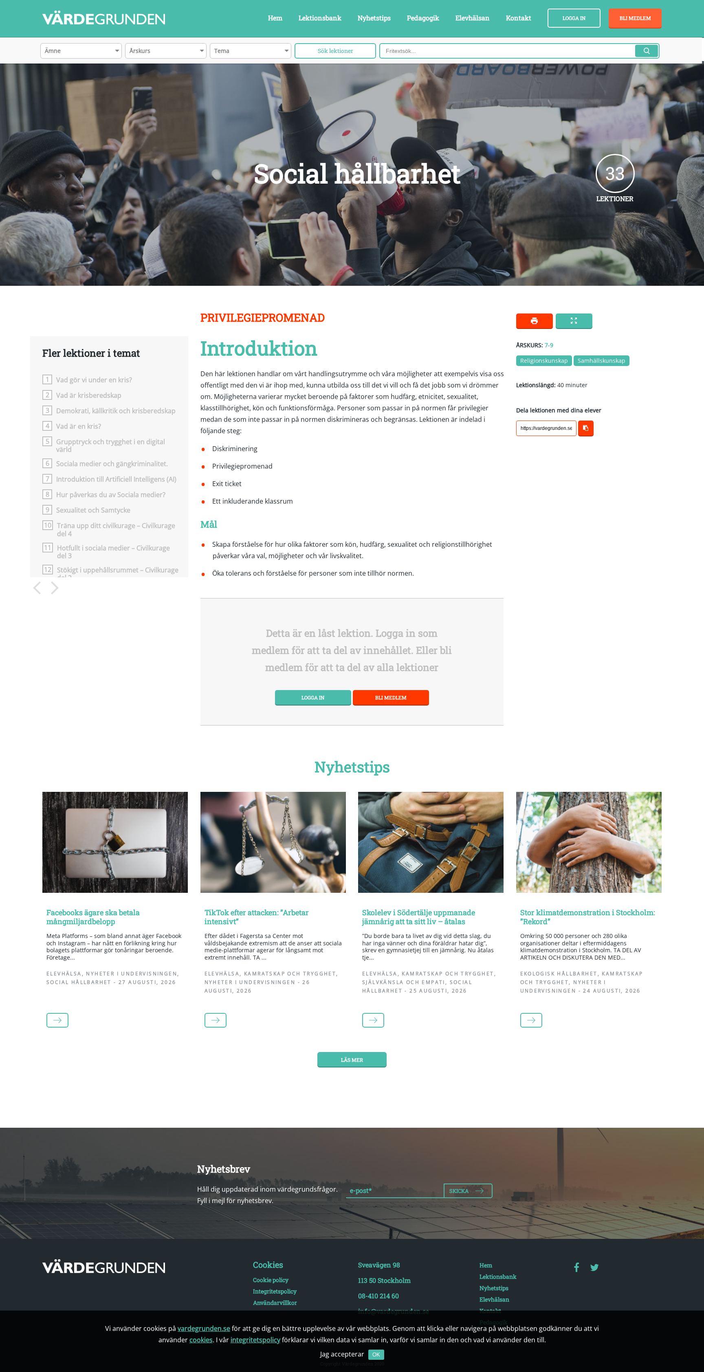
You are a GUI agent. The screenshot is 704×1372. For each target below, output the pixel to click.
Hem (275, 17)
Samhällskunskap (601, 360)
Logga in (574, 18)
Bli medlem (635, 18)
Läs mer (352, 1059)
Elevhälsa (64, 973)
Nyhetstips (374, 17)
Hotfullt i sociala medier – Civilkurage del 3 (113, 552)
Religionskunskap (544, 360)
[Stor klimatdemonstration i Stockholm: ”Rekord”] (589, 844)
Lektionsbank (320, 17)
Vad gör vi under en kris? (94, 379)
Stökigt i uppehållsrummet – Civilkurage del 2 (117, 573)
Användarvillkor (275, 1302)
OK (376, 1355)
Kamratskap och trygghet (290, 973)
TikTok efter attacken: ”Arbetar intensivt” (257, 916)
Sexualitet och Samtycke (93, 510)
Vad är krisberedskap (88, 395)
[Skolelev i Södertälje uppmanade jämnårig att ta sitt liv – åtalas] (431, 844)
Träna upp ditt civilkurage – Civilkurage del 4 (116, 529)
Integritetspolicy (275, 1291)
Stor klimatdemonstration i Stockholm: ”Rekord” (587, 916)
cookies (201, 1339)
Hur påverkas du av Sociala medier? (110, 494)
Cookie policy (270, 1280)
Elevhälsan (472, 17)
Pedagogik (423, 17)
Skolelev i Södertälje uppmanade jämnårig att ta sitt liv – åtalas (418, 916)
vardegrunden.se (204, 1328)
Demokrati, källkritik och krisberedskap (116, 410)
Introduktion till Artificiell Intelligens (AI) (116, 479)
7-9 (549, 345)
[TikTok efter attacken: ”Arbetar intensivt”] (273, 844)
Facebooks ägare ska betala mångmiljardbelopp (93, 916)
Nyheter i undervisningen (131, 973)
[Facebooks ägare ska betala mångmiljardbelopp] (115, 844)
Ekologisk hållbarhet (559, 973)
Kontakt (518, 17)
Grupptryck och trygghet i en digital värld (110, 445)
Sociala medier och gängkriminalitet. (112, 463)
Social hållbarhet (79, 982)
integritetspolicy (255, 1339)
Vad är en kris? (78, 426)
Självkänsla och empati (403, 982)
